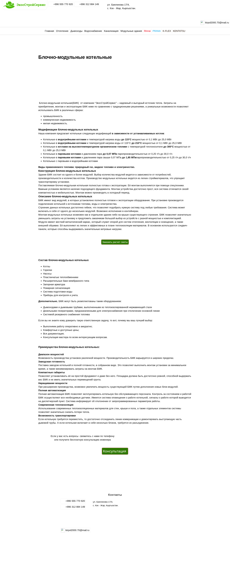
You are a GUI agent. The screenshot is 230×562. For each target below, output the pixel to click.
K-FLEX (167, 31)
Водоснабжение (93, 31)
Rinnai (147, 31)
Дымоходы (76, 31)
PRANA (157, 31)
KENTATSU (179, 31)
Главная (49, 31)
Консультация (115, 451)
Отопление (62, 31)
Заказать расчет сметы (115, 242)
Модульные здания (131, 31)
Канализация (111, 31)
